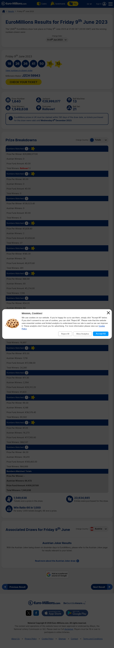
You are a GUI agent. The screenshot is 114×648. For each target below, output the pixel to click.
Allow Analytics (82, 334)
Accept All (101, 334)
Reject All (65, 334)
